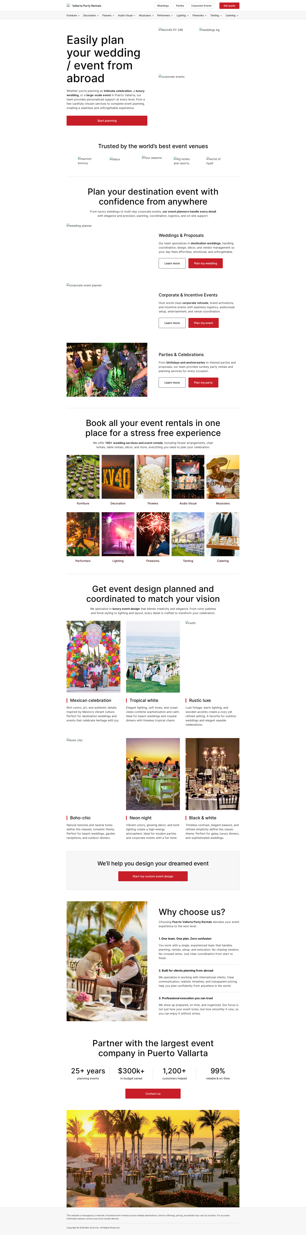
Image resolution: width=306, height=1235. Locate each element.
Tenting (214, 15)
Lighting (181, 15)
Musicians (145, 15)
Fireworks (198, 15)
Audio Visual (125, 15)
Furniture (72, 15)
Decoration (89, 15)
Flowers (107, 15)
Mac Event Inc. (92, 1227)
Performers (163, 15)
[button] (107, 121)
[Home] (69, 6)
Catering (231, 15)
